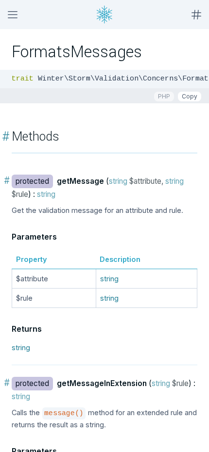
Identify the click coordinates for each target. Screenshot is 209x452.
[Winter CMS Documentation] (104, 14)
